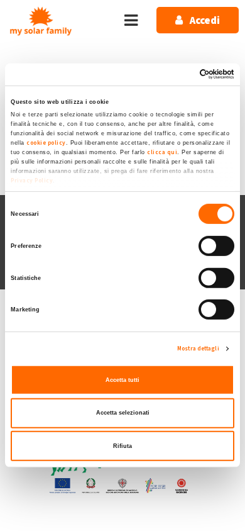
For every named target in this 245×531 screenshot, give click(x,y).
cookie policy (46, 142)
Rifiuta (122, 445)
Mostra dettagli (198, 348)
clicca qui (162, 152)
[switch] (216, 246)
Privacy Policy (32, 180)
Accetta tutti (122, 380)
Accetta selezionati (123, 413)
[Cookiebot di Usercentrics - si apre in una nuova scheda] (179, 74)
